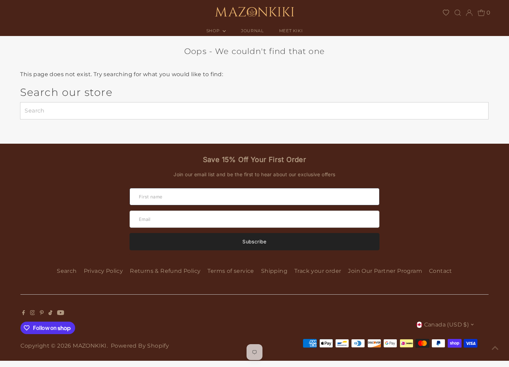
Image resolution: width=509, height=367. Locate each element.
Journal (252, 30)
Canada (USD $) (446, 324)
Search (67, 271)
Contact (440, 271)
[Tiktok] (50, 313)
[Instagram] (32, 313)
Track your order (317, 271)
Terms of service (230, 271)
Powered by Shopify (140, 345)
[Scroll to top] (495, 348)
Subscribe (254, 241)
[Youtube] (60, 313)
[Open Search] (458, 13)
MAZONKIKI (90, 345)
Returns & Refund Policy (165, 271)
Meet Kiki (291, 30)
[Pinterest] (41, 313)
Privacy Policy (103, 271)
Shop (213, 30)
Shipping (274, 271)
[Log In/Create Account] (469, 13)
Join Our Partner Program (385, 271)
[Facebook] (23, 313)
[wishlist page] (446, 13)
